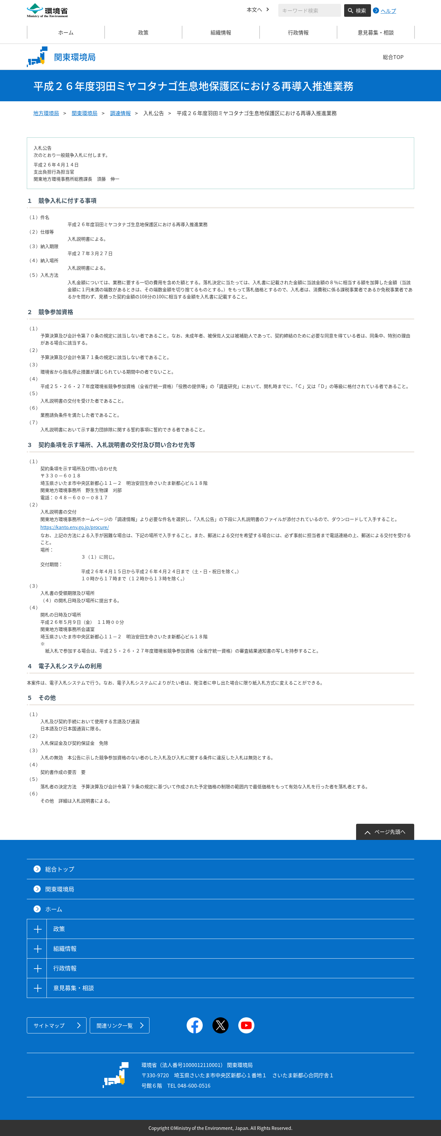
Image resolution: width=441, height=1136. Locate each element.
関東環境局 (84, 113)
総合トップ (59, 869)
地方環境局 (46, 113)
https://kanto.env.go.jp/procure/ (74, 527)
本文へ (254, 9)
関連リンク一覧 (115, 1025)
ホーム (66, 32)
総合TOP (393, 57)
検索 (361, 10)
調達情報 (120, 113)
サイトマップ (49, 1025)
